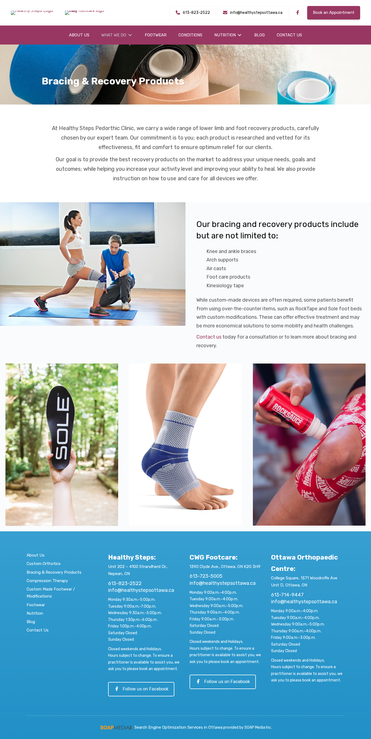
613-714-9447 (287, 595)
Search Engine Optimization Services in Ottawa (178, 727)
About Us (36, 555)
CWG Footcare (213, 557)
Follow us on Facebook (145, 688)
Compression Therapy (47, 580)
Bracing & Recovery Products (54, 572)
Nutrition (35, 613)
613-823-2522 (125, 583)
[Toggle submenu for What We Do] (130, 35)
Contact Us (38, 630)
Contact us (208, 337)
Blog (31, 621)
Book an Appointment (333, 12)
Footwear (36, 604)
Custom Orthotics (44, 563)
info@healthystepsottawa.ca (141, 590)
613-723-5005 (206, 576)
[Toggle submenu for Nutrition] (239, 35)
